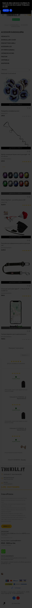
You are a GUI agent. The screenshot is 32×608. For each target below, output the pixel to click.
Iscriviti (5, 526)
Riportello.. (23, 459)
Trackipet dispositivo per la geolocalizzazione (13, 334)
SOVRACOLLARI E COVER (8, 40)
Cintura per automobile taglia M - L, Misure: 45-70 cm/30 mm (15, 289)
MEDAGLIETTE (5, 36)
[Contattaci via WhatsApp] (3, 551)
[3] (26, 116)
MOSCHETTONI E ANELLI (8, 43)
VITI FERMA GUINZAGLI (8, 50)
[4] (28, 116)
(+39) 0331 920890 (6, 545)
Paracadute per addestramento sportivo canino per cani (15, 244)
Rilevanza (16, 70)
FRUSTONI (4, 56)
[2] (25, 116)
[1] (23, 116)
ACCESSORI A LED (6, 46)
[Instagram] (18, 598)
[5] (30, 116)
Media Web (17, 603)
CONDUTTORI (4, 202)
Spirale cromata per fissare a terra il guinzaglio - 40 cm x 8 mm (15, 155)
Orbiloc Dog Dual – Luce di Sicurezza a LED (13, 200)
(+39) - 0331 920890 (10, 487)
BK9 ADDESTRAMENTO (6, 247)
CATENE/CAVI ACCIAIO (7, 53)
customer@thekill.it (15, 540)
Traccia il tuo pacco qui (6, 537)
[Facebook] (14, 598)
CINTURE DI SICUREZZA (6, 293)
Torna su (25, 355)
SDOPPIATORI (5, 63)
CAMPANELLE (5, 60)
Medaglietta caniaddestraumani (10, 111)
